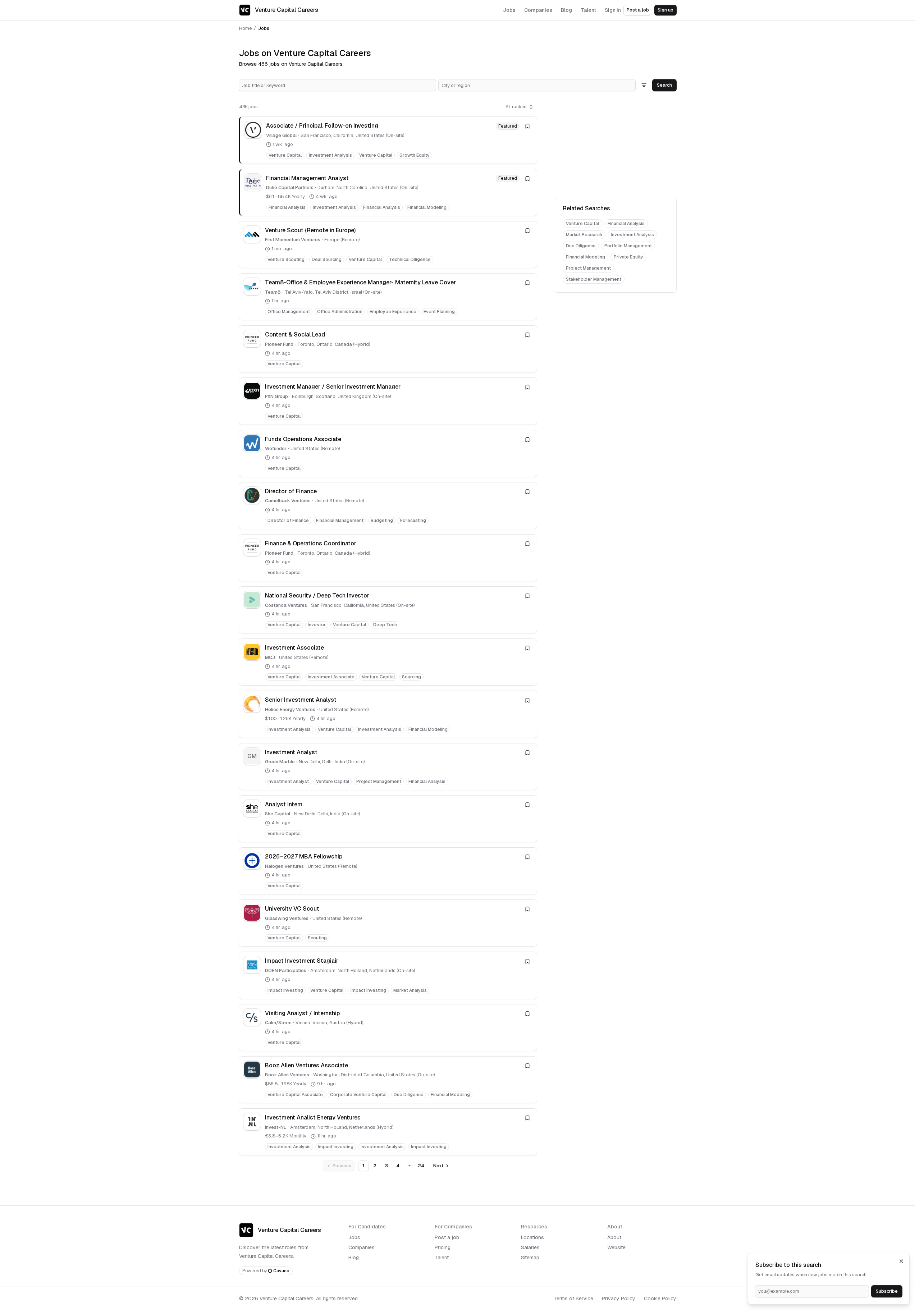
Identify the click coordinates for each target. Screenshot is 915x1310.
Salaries (530, 1247)
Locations (532, 1237)
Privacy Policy (618, 1298)
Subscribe (887, 1291)
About (614, 1237)
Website (616, 1247)
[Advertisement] (615, 146)
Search (664, 85)
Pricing (442, 1247)
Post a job (638, 10)
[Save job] (527, 126)
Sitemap (530, 1257)
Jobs (354, 1237)
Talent (442, 1257)
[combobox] (337, 85)
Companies (361, 1247)
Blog (353, 1257)
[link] (388, 140)
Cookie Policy (660, 1298)
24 (421, 1166)
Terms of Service (573, 1298)
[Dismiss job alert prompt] (901, 1261)
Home (245, 28)
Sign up (665, 10)
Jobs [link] (263, 28)
